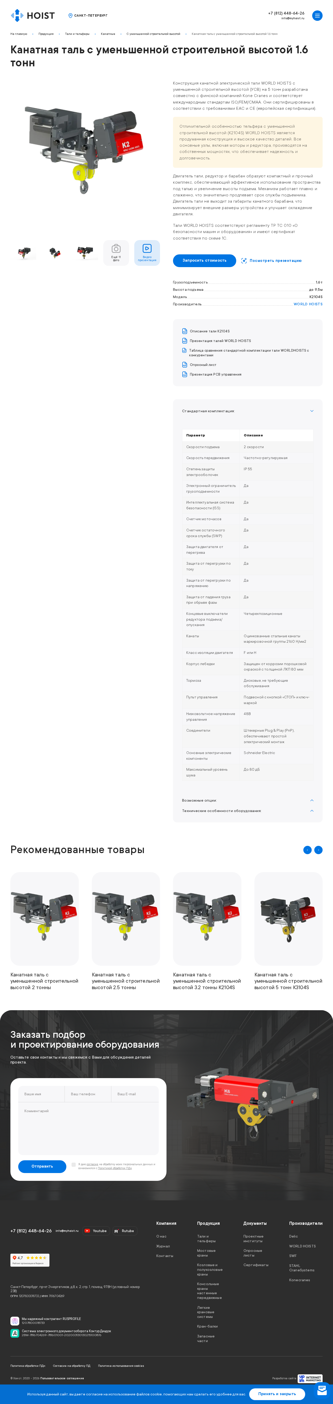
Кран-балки (207, 1326)
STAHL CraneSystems (302, 1267)
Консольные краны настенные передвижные (209, 1291)
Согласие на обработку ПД (71, 1366)
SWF (293, 1256)
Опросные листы (253, 1252)
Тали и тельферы (77, 34)
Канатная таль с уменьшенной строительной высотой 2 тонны (44, 981)
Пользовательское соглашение (62, 1378)
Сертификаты (256, 1265)
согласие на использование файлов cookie (124, 1394)
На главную (18, 34)
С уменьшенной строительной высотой (153, 34)
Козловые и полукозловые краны (210, 1269)
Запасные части (206, 1338)
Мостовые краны (206, 1252)
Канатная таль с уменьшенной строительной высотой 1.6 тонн (235, 34)
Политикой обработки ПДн (115, 1168)
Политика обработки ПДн (27, 1366)
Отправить (42, 1166)
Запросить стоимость (205, 260)
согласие (92, 1164)
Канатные (108, 34)
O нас (161, 1236)
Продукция (46, 34)
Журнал (163, 1246)
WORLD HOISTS (308, 304)
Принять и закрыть (277, 1394)
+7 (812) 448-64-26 (286, 13)
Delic (293, 1236)
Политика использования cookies (121, 1366)
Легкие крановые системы (205, 1311)
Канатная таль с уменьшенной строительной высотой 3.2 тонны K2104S (207, 981)
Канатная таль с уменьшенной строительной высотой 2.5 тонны (126, 981)
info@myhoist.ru (292, 18)
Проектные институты (254, 1238)
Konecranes (299, 1280)
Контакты (164, 1256)
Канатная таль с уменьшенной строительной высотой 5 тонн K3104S (288, 981)
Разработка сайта (284, 1378)
